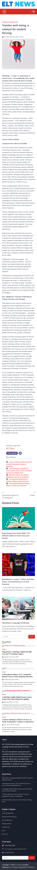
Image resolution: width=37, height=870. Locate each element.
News (4, 649)
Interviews (5, 834)
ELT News (7, 37)
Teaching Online (6, 823)
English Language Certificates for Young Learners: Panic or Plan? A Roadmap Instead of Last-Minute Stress (19, 470)
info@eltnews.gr (9, 852)
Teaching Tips (6, 827)
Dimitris (6, 657)
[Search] (33, 11)
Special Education (7, 820)
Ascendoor (14, 867)
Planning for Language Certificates (15, 623)
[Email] (20, 453)
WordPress (30, 867)
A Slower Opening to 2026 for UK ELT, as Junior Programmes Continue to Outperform (19, 464)
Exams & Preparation (10, 22)
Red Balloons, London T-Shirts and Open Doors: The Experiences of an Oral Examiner (18, 581)
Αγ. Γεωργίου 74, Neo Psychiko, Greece (16, 849)
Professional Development (9, 816)
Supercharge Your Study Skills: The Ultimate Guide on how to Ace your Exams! (16, 535)
